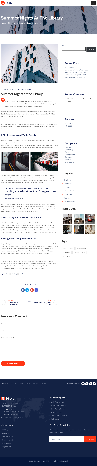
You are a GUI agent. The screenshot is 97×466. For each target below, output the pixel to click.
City (7, 274)
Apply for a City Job (57, 402)
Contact (35, 384)
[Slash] (29, 301)
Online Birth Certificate (59, 416)
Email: (13, 418)
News (28, 384)
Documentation (7, 436)
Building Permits (56, 412)
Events (21, 384)
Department (6, 447)
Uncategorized (70, 162)
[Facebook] (23, 290)
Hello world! (69, 67)
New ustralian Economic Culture (76, 72)
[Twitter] (27, 290)
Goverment (69, 157)
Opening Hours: (9, 409)
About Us (5, 384)
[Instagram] (90, 383)
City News (12, 23)
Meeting (13, 274)
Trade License (55, 419)
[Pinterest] (32, 290)
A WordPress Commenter (76, 99)
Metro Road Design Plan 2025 (76, 75)
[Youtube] (94, 383)
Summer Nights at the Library (75, 77)
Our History (6, 433)
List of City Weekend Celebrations (77, 70)
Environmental (7, 440)
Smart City (66, 256)
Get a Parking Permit (58, 409)
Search (64, 45)
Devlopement (70, 155)
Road (21, 274)
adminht (30, 89)
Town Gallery (6, 443)
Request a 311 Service (58, 405)
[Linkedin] (36, 290)
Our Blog (5, 430)
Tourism (68, 159)
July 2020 (68, 126)
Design (71, 248)
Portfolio (43, 384)
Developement (81, 248)
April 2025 (69, 123)
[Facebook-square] (83, 383)
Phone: (12, 415)
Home (3, 23)
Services (14, 384)
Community (69, 150)
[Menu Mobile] (93, 3)
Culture (68, 152)
